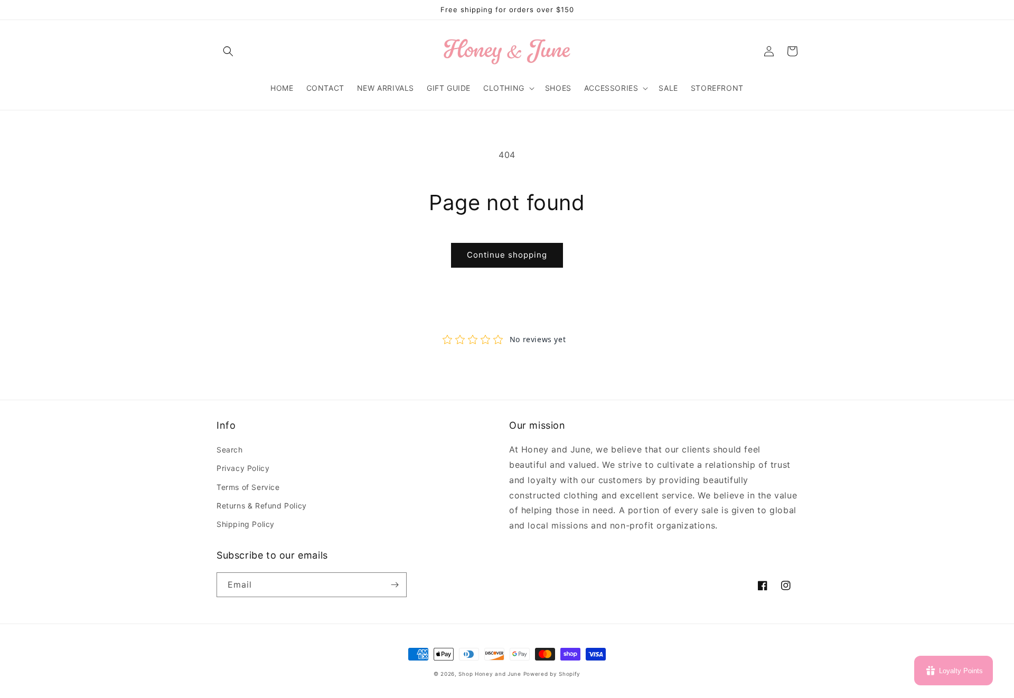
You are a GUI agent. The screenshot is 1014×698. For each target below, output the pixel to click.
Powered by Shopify (552, 674)
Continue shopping (507, 255)
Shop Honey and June (489, 674)
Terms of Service (248, 487)
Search (230, 449)
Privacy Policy (243, 468)
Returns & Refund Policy (262, 505)
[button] (228, 51)
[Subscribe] (394, 584)
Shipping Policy (246, 524)
